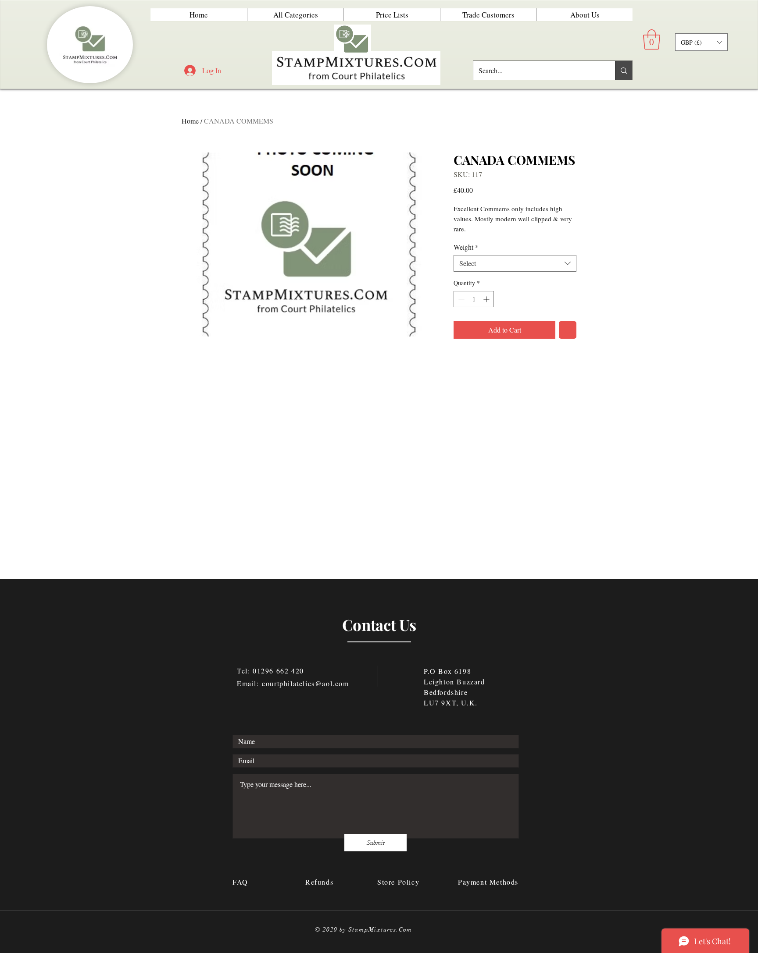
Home (190, 120)
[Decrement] (460, 299)
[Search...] (623, 70)
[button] (651, 39)
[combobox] (515, 263)
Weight (466, 247)
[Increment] (487, 299)
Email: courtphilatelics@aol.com (293, 683)
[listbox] (701, 42)
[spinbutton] (474, 299)
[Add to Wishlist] (567, 330)
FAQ (241, 881)
